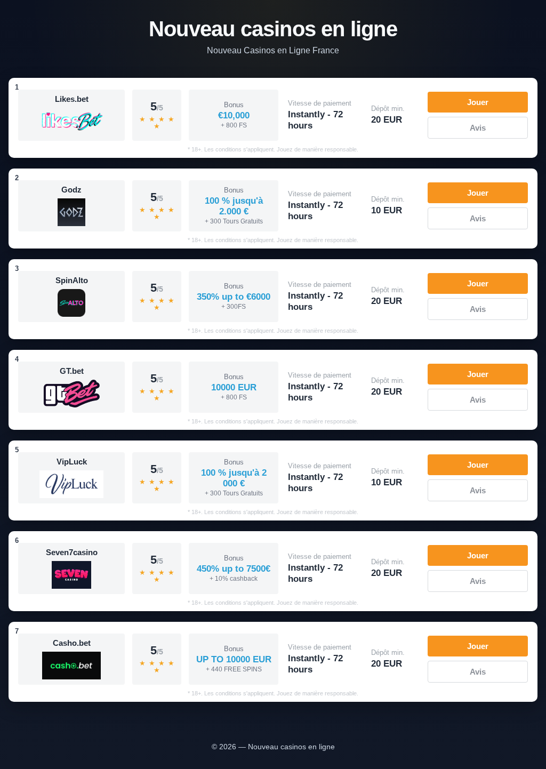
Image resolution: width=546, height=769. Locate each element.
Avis (478, 127)
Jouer (477, 102)
